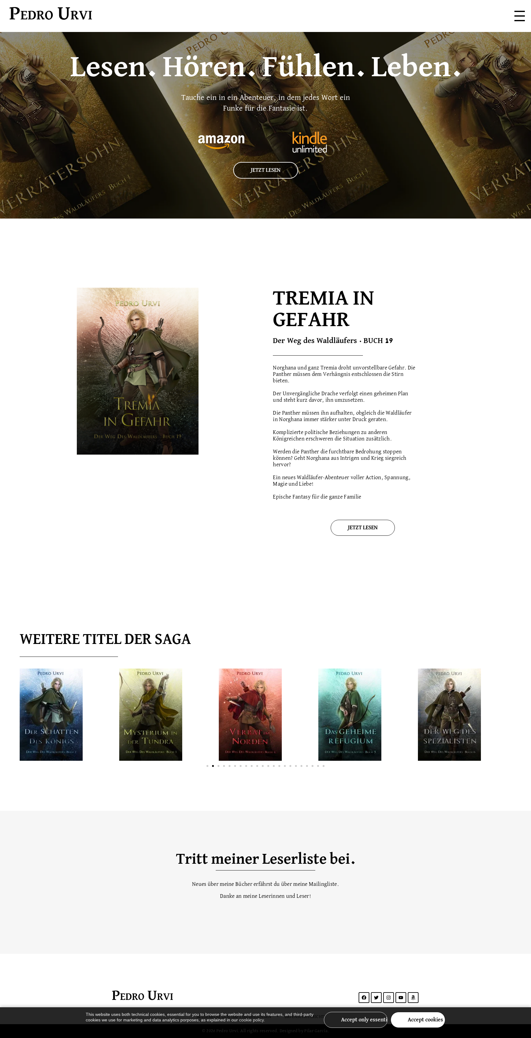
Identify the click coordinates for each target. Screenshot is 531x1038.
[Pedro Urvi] (92, 14)
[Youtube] (400, 997)
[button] (207, 766)
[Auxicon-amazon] (413, 997)
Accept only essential (364, 1020)
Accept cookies (425, 1020)
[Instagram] (388, 997)
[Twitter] (376, 997)
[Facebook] (364, 997)
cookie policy (251, 1019)
